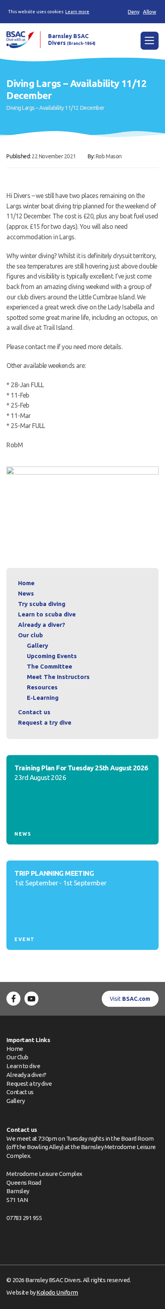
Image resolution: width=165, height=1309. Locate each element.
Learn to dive (23, 1066)
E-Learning (42, 697)
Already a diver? (41, 624)
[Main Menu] (150, 41)
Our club (30, 635)
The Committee (49, 666)
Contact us (34, 712)
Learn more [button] (77, 11)
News (26, 593)
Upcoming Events (52, 655)
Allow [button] (149, 11)
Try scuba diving (41, 603)
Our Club (17, 1057)
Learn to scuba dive (47, 614)
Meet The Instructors (58, 676)
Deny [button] (133, 11)
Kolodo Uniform (57, 1292)
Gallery (37, 645)
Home (26, 583)
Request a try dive (29, 1083)
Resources (42, 687)
